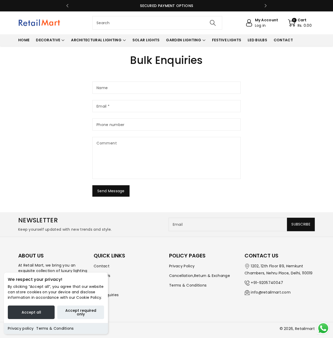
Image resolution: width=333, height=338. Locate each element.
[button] (300, 23)
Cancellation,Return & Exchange (199, 275)
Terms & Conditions (55, 328)
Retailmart (305, 328)
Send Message (111, 191)
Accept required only (80, 312)
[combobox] (157, 22)
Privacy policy (21, 328)
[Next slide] (265, 5)
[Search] (212, 22)
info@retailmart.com (271, 292)
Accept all (31, 312)
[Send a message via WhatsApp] (323, 328)
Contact (102, 266)
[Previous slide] (67, 5)
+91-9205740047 (267, 282)
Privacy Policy (182, 266)
